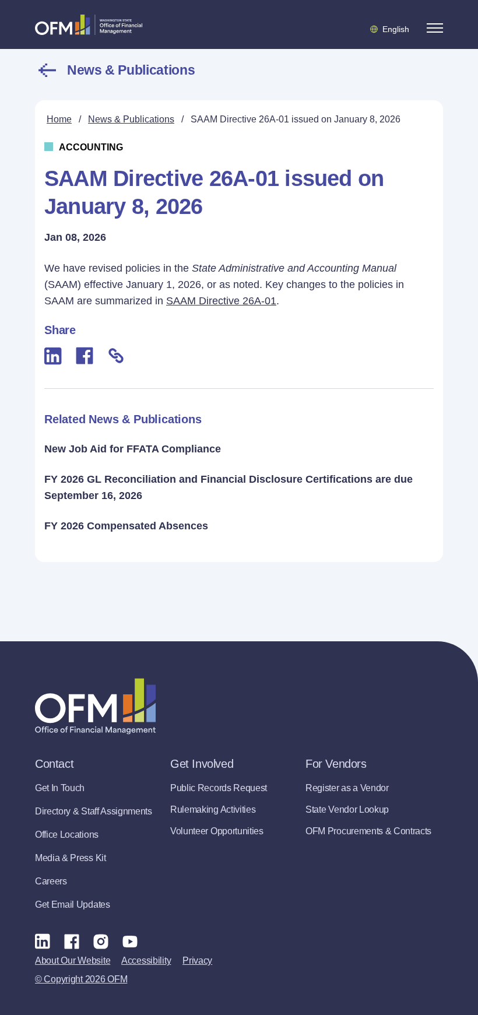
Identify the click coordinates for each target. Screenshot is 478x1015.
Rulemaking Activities (212, 809)
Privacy (197, 960)
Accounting (91, 147)
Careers (51, 881)
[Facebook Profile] (71, 941)
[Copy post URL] (116, 355)
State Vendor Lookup (347, 809)
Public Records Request (218, 788)
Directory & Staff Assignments (93, 811)
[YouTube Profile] (130, 941)
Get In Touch (60, 788)
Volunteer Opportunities (216, 831)
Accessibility (146, 960)
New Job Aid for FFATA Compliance (132, 449)
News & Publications (131, 70)
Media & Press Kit (70, 858)
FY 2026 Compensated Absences (126, 526)
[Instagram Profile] (100, 941)
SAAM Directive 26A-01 (221, 301)
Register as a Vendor (347, 788)
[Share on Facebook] (84, 355)
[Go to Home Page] (88, 24)
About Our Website (72, 960)
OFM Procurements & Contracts (368, 831)
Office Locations (67, 835)
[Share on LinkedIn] (53, 356)
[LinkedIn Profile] (42, 941)
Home (59, 119)
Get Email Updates (72, 904)
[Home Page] (95, 706)
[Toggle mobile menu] (435, 28)
